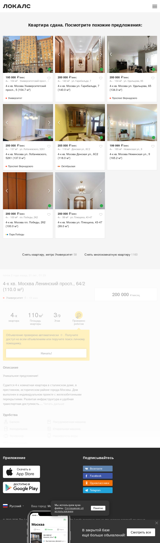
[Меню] (154, 6)
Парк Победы (16, 234)
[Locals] (17, 6)
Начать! (46, 353)
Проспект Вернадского (124, 98)
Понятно (98, 508)
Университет (15, 98)
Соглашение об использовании (69, 509)
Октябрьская (68, 166)
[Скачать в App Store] (21, 472)
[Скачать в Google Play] (21, 487)
